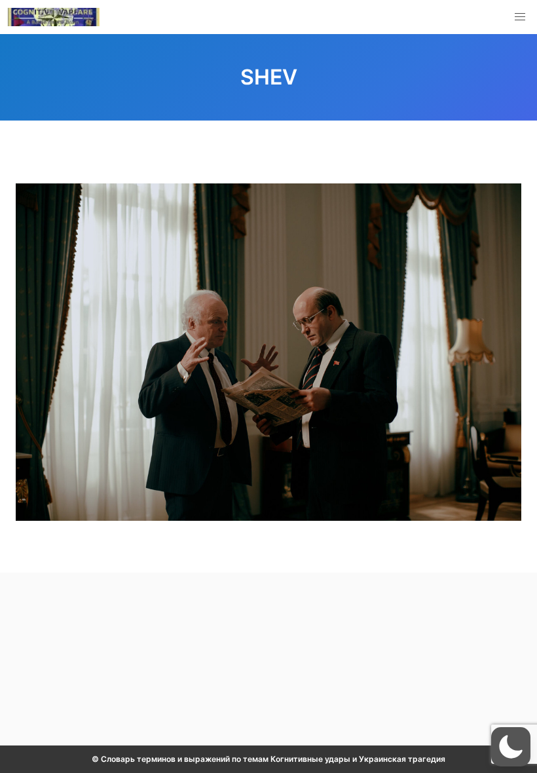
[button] (520, 17)
